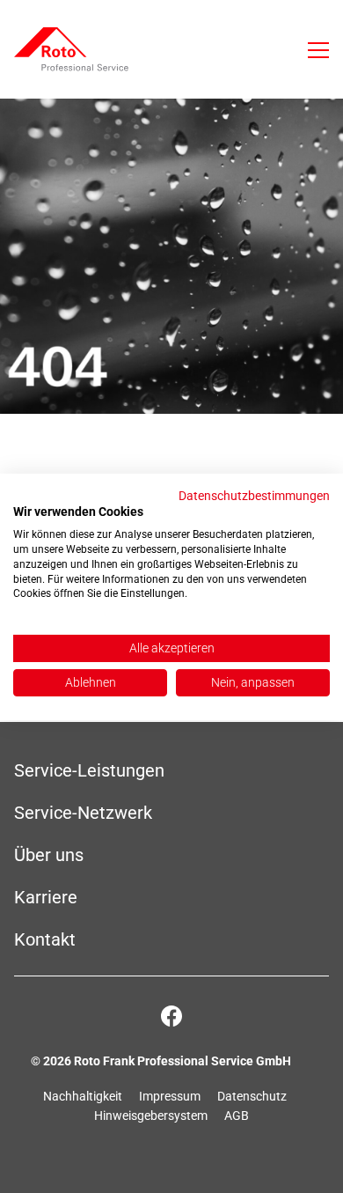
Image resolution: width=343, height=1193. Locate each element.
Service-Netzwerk (83, 812)
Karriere (45, 897)
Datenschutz (252, 1096)
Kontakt (45, 939)
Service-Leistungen (89, 770)
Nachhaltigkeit (82, 1096)
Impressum (170, 1096)
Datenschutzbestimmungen (254, 495)
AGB (236, 1115)
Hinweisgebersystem (151, 1115)
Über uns (49, 854)
